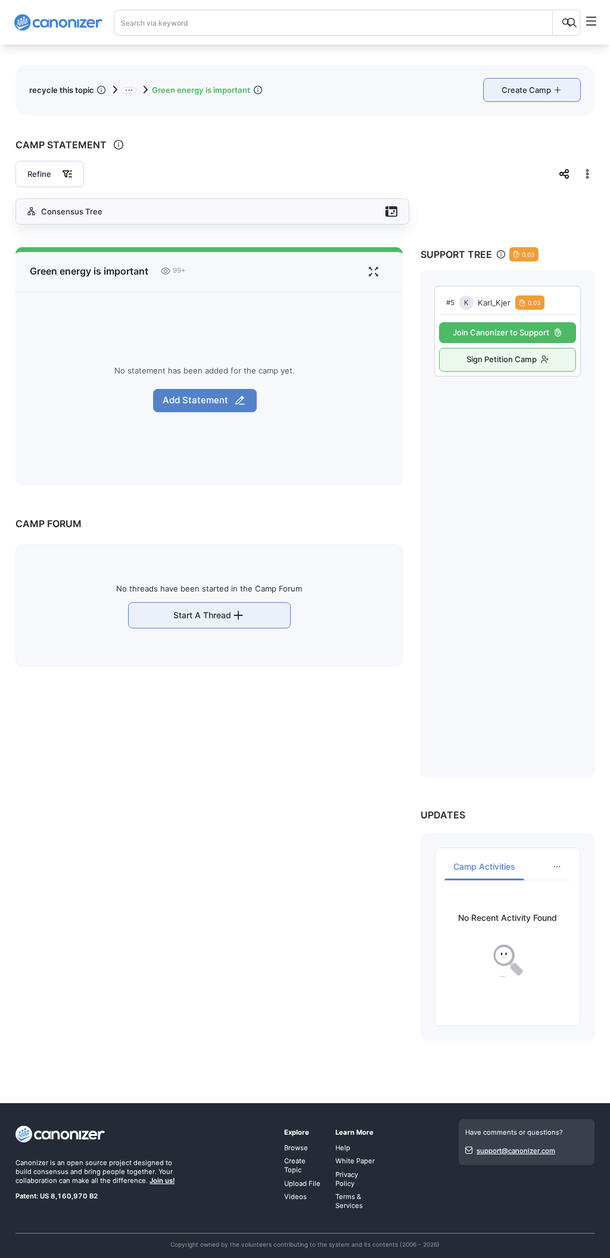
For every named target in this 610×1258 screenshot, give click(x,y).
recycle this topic (61, 90)
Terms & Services (349, 1201)
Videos (295, 1196)
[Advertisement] (507, 564)
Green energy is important (201, 90)
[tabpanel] (507, 945)
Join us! (162, 1180)
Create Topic (295, 1165)
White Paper (355, 1161)
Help (342, 1148)
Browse (296, 1148)
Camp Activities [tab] (484, 866)
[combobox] (347, 23)
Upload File (302, 1183)
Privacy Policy (346, 1179)
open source (87, 1163)
